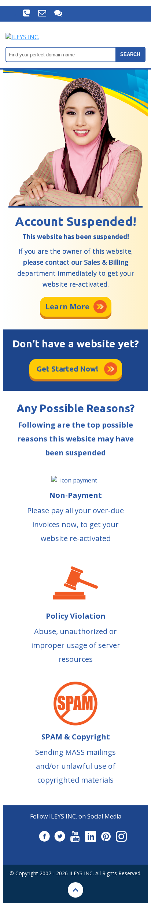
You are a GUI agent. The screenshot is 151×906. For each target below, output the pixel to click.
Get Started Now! (67, 369)
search (130, 54)
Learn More (67, 307)
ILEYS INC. (81, 873)
